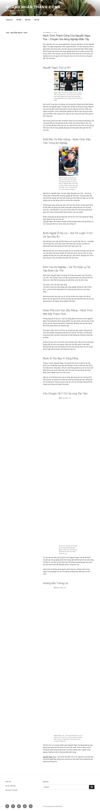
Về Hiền (18, 20)
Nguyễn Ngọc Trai (49, 757)
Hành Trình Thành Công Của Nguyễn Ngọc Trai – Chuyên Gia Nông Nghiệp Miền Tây (66, 37)
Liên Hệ (36, 20)
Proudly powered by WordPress (52, 806)
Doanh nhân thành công (33, 6)
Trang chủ (9, 20)
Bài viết (27, 20)
